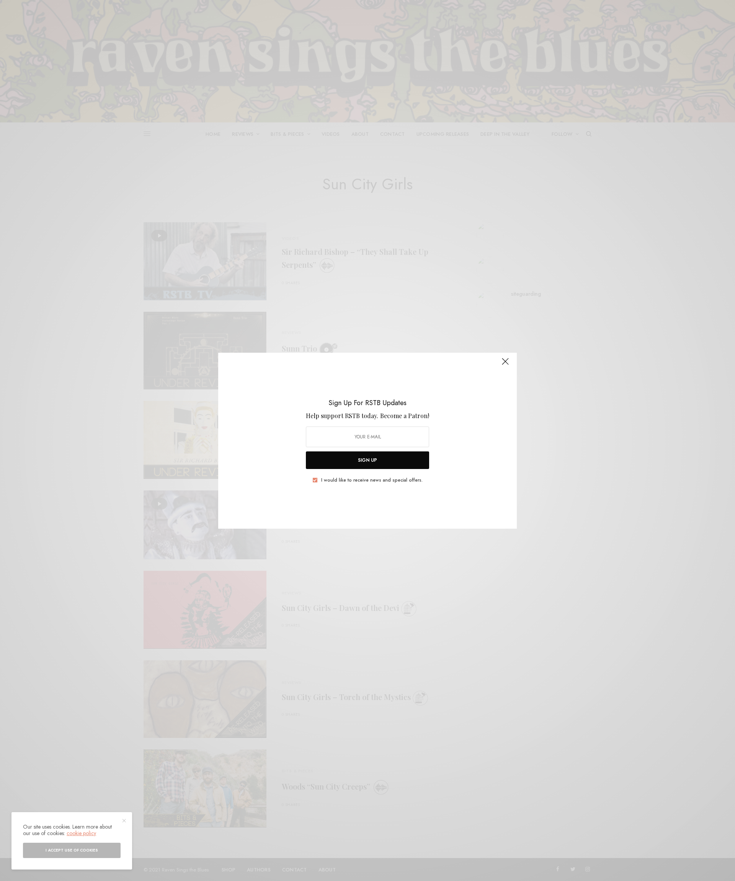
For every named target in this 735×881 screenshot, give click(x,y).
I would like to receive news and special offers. (372, 480)
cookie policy (81, 833)
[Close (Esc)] (505, 365)
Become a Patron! (404, 416)
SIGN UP (367, 460)
